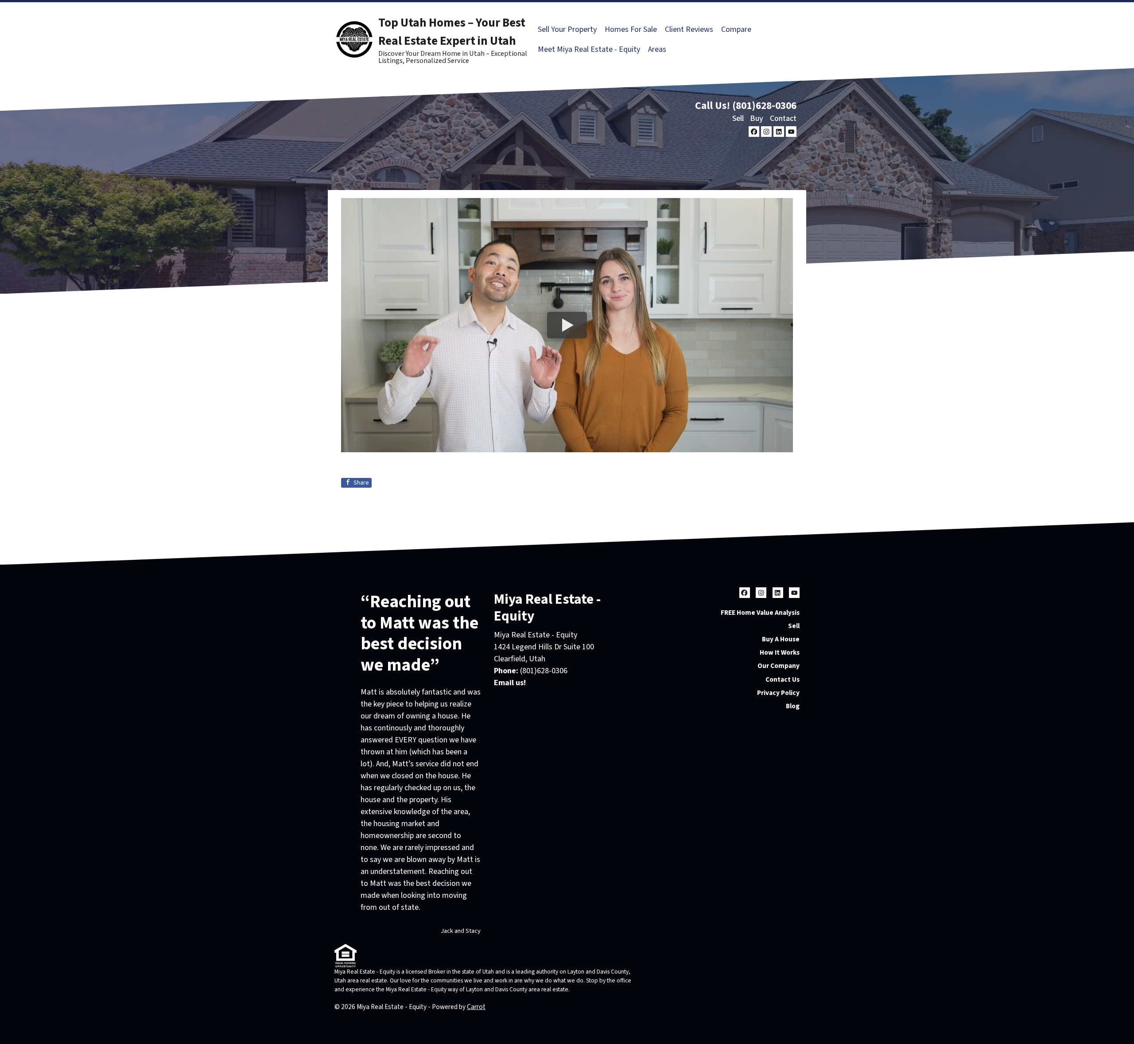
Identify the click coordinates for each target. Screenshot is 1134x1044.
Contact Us (782, 679)
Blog (793, 706)
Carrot (476, 1007)
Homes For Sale (631, 29)
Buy (756, 118)
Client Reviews (689, 29)
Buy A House (781, 639)
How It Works (780, 652)
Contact (783, 118)
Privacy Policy (778, 693)
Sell (738, 118)
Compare (736, 29)
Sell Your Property (567, 29)
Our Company (778, 666)
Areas (657, 49)
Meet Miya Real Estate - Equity (589, 49)
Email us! (510, 682)
